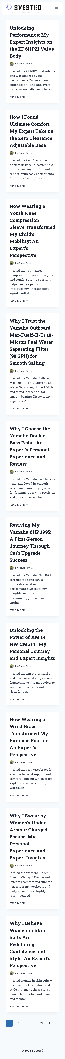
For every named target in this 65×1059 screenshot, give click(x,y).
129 (40, 1023)
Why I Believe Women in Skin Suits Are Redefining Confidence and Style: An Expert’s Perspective (30, 944)
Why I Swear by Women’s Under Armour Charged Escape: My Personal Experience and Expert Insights (29, 837)
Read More (19, 96)
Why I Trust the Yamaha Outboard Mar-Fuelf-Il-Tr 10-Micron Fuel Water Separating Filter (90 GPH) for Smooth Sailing (31, 342)
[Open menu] (56, 8)
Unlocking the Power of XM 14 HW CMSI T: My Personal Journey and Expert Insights (32, 644)
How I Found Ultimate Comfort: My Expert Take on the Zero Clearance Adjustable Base (32, 131)
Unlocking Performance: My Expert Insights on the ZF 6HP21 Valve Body (32, 42)
